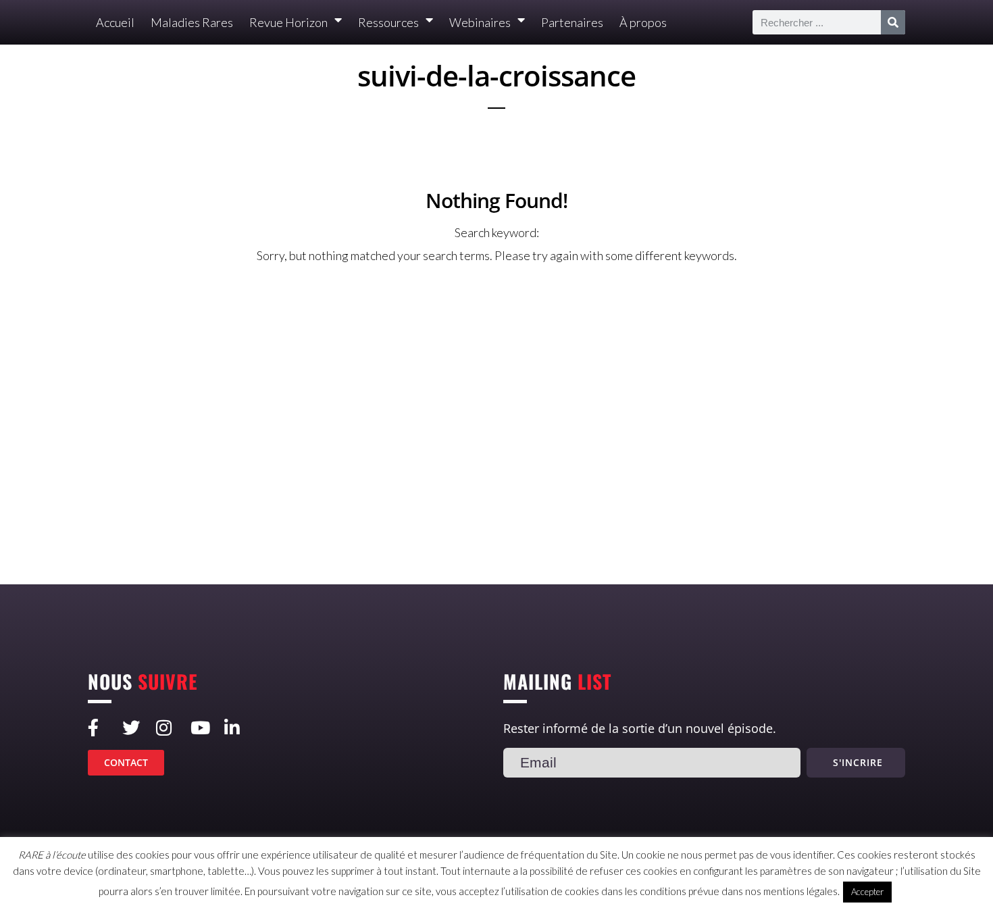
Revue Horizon (288, 22)
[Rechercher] (893, 22)
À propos (643, 22)
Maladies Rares (192, 22)
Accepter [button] (867, 891)
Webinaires (480, 22)
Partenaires (572, 22)
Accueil (115, 22)
